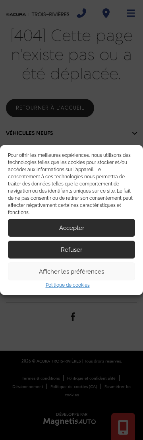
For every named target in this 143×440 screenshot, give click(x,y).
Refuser (71, 249)
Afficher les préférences (71, 271)
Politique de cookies (68, 285)
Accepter (71, 228)
